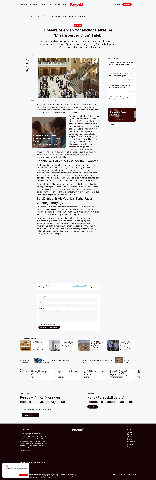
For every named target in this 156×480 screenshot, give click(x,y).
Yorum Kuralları (130, 433)
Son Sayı (118, 4)
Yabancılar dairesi (119, 55)
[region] (15, 470)
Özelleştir (7, 474)
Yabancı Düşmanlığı (105, 55)
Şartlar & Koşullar (130, 474)
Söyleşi (57, 4)
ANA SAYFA (26, 16)
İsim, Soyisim (42, 297)
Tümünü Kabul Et (23, 474)
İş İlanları (130, 444)
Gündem (24, 4)
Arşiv (65, 4)
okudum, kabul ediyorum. (36, 409)
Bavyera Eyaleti (75, 55)
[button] (134, 5)
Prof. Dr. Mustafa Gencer (116, 119)
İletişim (129, 439)
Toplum (42, 4)
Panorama (33, 4)
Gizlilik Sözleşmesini (27, 410)
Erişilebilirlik (131, 447)
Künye (129, 429)
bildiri (47, 112)
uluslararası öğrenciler (89, 55)
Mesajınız (41, 308)
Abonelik (127, 4)
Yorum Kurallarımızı (79, 286)
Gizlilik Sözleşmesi (118, 474)
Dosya (50, 4)
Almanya (78, 26)
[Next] (23, 378)
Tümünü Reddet (14, 474)
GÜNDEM (36, 16)
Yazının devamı (25, 451)
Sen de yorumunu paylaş (48, 327)
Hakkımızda (131, 442)
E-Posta (40, 302)
